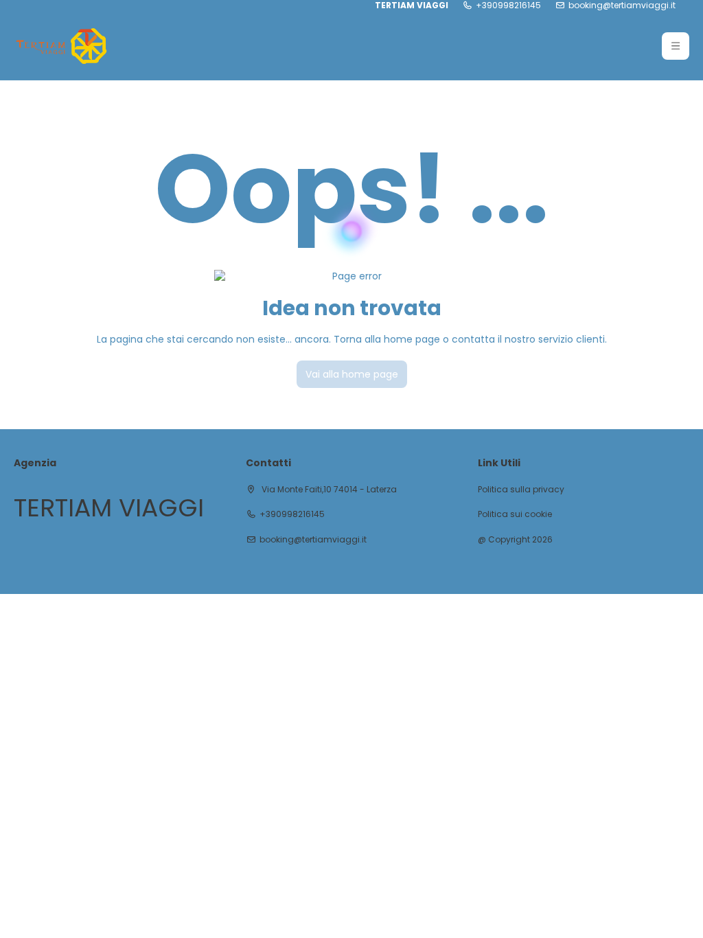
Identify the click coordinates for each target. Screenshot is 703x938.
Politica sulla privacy (521, 489)
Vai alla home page (352, 374)
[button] (675, 46)
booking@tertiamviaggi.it (622, 5)
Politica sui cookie (515, 514)
